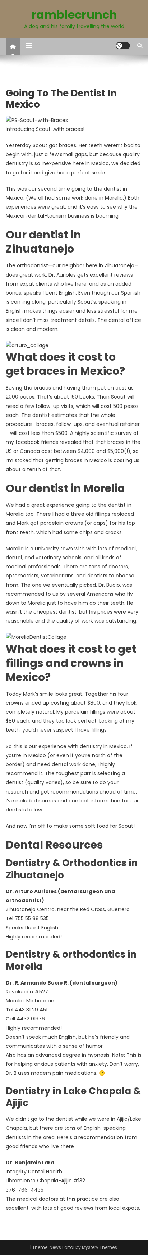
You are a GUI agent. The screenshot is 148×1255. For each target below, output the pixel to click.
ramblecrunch (74, 14)
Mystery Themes (99, 1247)
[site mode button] (123, 45)
